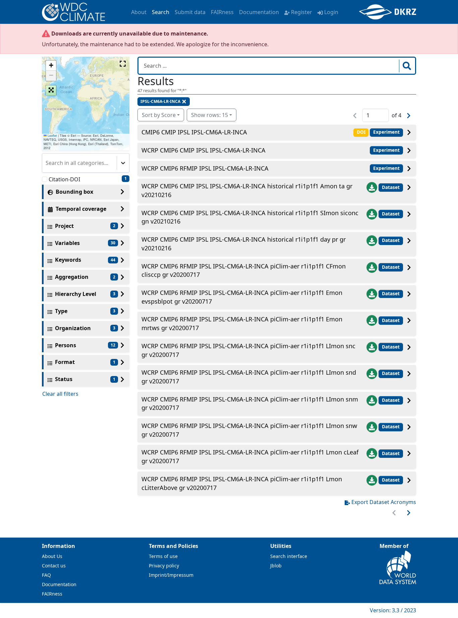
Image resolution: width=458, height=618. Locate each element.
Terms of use (163, 556)
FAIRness (222, 12)
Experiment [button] (386, 132)
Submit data (190, 12)
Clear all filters (60, 393)
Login (331, 12)
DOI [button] (361, 132)
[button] (51, 66)
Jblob (276, 565)
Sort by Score (159, 115)
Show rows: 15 (209, 115)
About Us (52, 556)
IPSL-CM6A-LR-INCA (160, 101)
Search (160, 12)
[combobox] (46, 163)
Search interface (288, 556)
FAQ (46, 575)
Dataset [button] (391, 187)
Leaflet (52, 135)
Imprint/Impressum (171, 575)
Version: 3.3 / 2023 (393, 610)
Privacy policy (164, 565)
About (139, 12)
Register (301, 12)
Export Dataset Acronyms (383, 502)
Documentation (259, 12)
